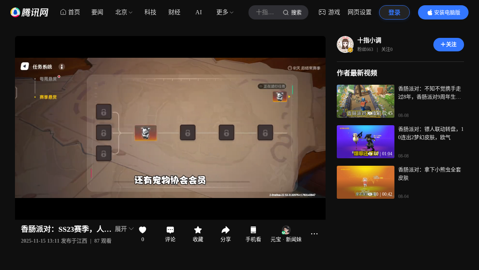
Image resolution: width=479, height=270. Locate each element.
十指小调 (369, 40)
